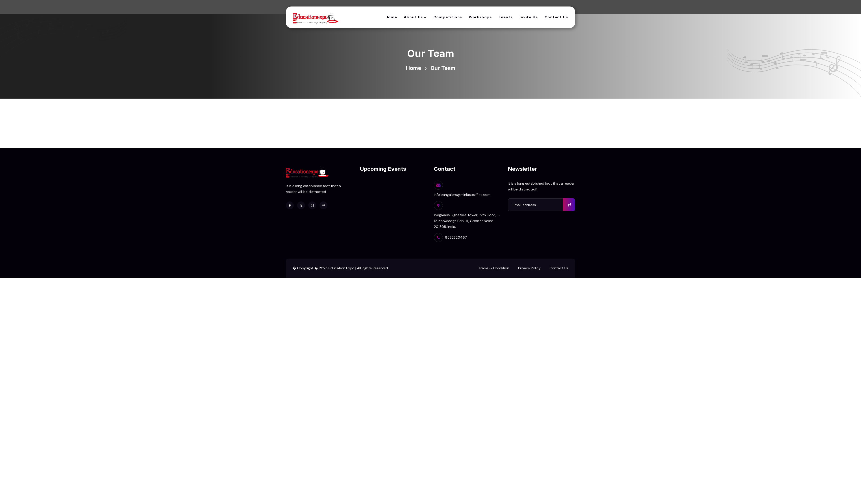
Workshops (480, 17)
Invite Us (529, 17)
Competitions (447, 17)
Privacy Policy (529, 268)
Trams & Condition (493, 268)
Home (391, 17)
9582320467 (456, 237)
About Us (413, 17)
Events (506, 17)
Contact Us (556, 17)
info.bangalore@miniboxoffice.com (462, 194)
